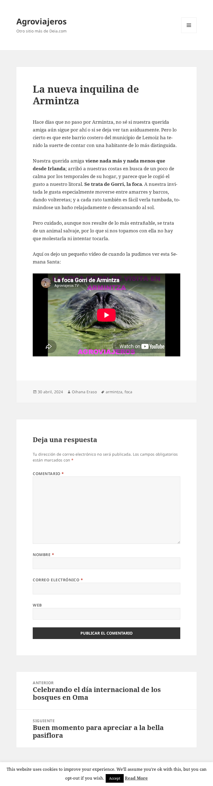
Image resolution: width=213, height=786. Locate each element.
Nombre (43, 554)
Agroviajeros (41, 21)
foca (128, 391)
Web (37, 605)
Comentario (48, 473)
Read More (136, 778)
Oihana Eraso (84, 391)
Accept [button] (114, 778)
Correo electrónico (58, 579)
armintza (114, 391)
